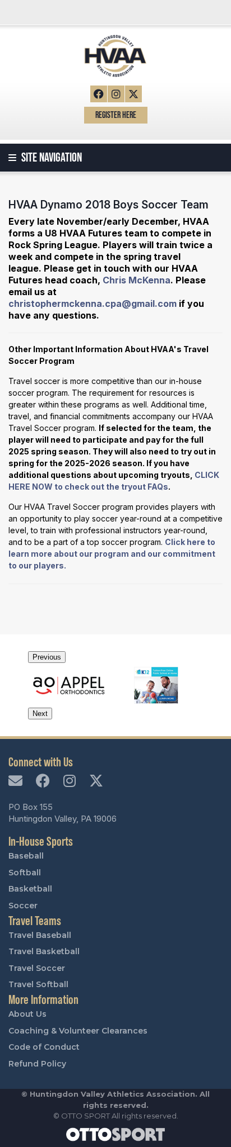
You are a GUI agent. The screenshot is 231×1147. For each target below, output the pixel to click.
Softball (24, 873)
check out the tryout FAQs (116, 486)
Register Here (115, 115)
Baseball (26, 856)
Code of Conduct (44, 1047)
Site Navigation (50, 157)
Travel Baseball (39, 935)
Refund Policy (37, 1064)
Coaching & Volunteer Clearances (77, 1031)
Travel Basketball (44, 951)
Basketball (30, 889)
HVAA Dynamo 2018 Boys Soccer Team (108, 204)
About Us (27, 1014)
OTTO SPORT (85, 1115)
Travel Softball (38, 984)
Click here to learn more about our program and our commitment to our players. (111, 553)
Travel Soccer (36, 968)
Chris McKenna (136, 280)
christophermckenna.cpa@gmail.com (92, 303)
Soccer (23, 905)
